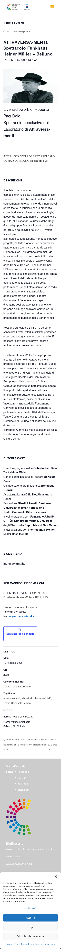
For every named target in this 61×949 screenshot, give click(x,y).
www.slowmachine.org (19, 863)
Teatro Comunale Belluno (17, 686)
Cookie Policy (12, 944)
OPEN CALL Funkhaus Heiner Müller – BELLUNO (25, 595)
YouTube (22, 783)
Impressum (50, 944)
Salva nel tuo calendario (20, 633)
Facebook (23, 771)
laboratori (27, 698)
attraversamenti (11, 698)
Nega (31, 926)
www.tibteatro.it (15, 856)
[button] (56, 876)
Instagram (23, 789)
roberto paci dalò (42, 698)
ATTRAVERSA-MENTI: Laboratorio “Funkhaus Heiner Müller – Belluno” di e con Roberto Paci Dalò (25, 744)
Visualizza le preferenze (30, 936)
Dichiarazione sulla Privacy (32, 944)
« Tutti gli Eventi (13, 23)
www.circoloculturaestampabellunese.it (29, 849)
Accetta (30, 917)
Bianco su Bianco (52, 742)
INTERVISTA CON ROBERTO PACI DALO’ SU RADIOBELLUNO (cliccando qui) (29, 158)
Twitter (21, 777)
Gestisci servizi (30, 908)
